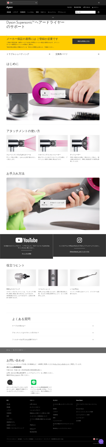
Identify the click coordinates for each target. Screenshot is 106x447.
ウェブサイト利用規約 (28, 439)
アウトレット (62, 12)
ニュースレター (80, 417)
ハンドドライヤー (57, 420)
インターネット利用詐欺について (38, 416)
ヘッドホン (30, 12)
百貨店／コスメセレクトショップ (15, 428)
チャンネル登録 (26, 253)
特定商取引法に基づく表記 (57, 439)
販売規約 (20, 439)
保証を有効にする (84, 41)
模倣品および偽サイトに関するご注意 (40, 413)
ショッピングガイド (35, 410)
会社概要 (78, 420)
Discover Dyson (80, 409)
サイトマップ (47, 439)
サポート (43, 12)
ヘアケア (15, 12)
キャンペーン (52, 12)
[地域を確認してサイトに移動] (99, 2)
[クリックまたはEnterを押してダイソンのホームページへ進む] (9, 7)
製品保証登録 (77, 7)
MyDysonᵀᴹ (33, 429)
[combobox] (22, 2)
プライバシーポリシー (12, 439)
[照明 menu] (39, 12)
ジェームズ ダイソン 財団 (82, 415)
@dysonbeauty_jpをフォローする (79, 251)
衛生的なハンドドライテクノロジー (62, 428)
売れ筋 (8, 404)
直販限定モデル (11, 422)
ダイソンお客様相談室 (14, 367)
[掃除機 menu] (11, 12)
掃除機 (9, 12)
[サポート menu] (47, 12)
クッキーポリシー (39, 439)
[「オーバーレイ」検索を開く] (85, 12)
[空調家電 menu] (26, 12)
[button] (53, 94)
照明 (37, 12)
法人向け (69, 7)
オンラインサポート (35, 407)
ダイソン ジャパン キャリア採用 (84, 412)
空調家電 (22, 12)
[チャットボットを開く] (101, 441)
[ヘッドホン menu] (35, 12)
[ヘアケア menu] (19, 12)
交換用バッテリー (11, 425)
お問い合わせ (86, 7)
